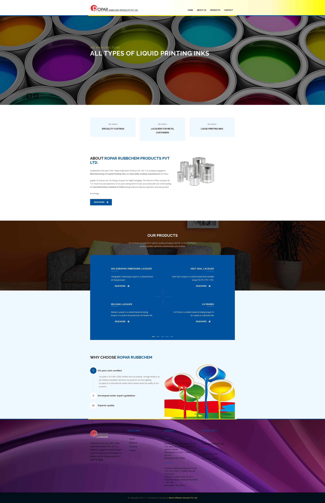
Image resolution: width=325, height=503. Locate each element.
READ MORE (99, 202)
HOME (191, 10)
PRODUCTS (215, 10)
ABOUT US (201, 10)
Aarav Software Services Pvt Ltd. (183, 497)
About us (133, 442)
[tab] (128, 370)
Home (132, 439)
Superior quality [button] (106, 405)
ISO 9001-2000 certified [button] (110, 370)
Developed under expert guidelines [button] (116, 395)
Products (133, 446)
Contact (228, 10)
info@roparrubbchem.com (213, 443)
